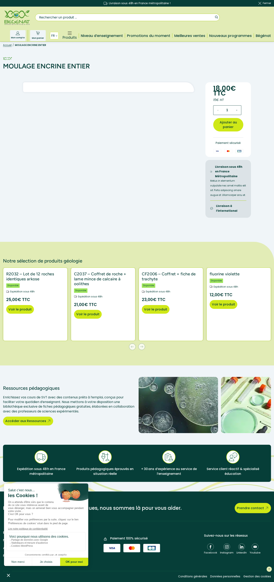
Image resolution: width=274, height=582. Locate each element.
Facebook (210, 553)
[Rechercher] (216, 17)
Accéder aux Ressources (25, 421)
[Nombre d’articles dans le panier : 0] (38, 33)
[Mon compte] (18, 33)
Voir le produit (20, 309)
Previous (132, 346)
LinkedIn (241, 553)
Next (141, 346)
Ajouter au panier (228, 124)
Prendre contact (250, 508)
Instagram (226, 553)
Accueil (7, 45)
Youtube (255, 553)
